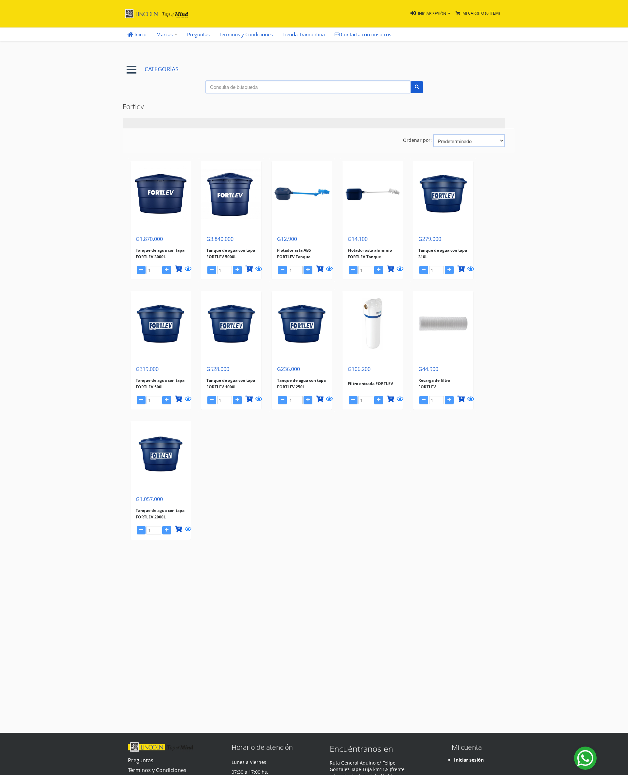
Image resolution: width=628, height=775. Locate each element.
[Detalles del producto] (187, 270)
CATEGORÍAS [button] (162, 69)
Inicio (140, 34)
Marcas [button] (165, 34)
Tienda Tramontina (304, 34)
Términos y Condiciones (246, 34)
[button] (430, 13)
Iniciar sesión (469, 760)
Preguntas (198, 34)
